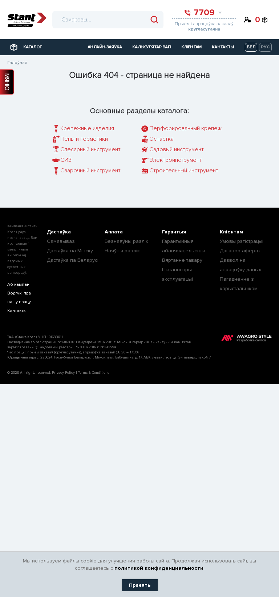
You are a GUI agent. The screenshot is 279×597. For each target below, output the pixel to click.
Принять (139, 585)
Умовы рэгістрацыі (241, 241)
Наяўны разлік (122, 251)
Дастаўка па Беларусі (72, 260)
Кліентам (231, 232)
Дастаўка (59, 232)
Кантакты (17, 310)
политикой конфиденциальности (158, 568)
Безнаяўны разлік (126, 241)
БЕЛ (251, 47)
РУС (265, 47)
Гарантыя (174, 232)
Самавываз (61, 241)
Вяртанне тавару (182, 260)
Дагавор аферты (240, 251)
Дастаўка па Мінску (70, 251)
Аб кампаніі (19, 284)
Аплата (114, 232)
